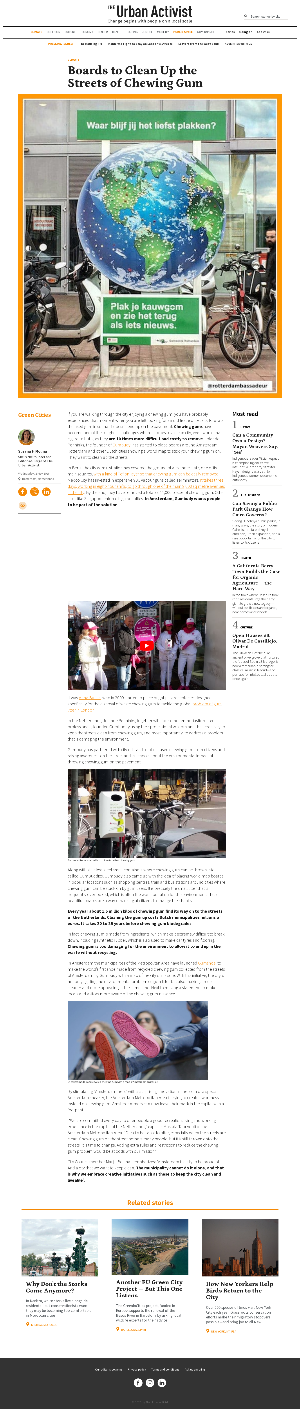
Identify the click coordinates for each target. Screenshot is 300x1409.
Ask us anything (195, 1369)
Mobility (163, 32)
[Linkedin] (161, 1383)
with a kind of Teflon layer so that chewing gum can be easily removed (156, 474)
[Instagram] (150, 1383)
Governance (206, 32)
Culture (70, 32)
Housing (132, 32)
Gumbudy (121, 445)
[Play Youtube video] (147, 645)
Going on (245, 32)
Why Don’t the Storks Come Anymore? (56, 1287)
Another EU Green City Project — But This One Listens (149, 1289)
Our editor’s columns (109, 1369)
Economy (86, 32)
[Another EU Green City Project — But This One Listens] (150, 1247)
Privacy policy (137, 1369)
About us (263, 32)
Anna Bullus (90, 697)
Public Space (183, 32)
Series (230, 32)
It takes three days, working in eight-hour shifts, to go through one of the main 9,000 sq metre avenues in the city (146, 486)
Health (116, 32)
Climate (36, 32)
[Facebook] (138, 1383)
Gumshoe (207, 963)
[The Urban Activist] (150, 14)
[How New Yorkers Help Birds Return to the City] (240, 1247)
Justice (147, 32)
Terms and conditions (165, 1369)
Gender (103, 32)
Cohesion (53, 32)
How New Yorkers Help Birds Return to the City (239, 1291)
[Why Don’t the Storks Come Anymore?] (60, 1247)
